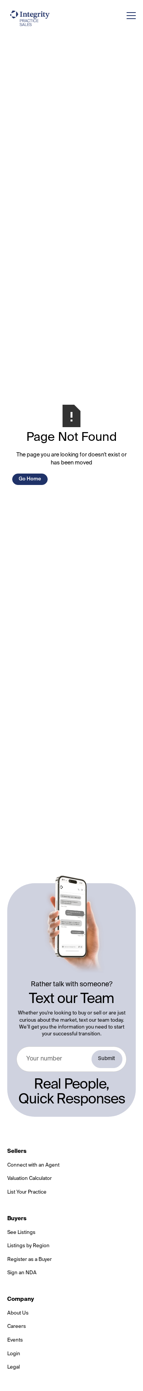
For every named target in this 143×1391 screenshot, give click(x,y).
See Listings (21, 1232)
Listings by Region (28, 1245)
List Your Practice (27, 1192)
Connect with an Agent (33, 1165)
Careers (16, 1326)
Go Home (30, 479)
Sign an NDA (22, 1272)
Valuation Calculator (29, 1178)
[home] (30, 18)
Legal (13, 1367)
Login (13, 1353)
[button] (130, 15)
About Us (18, 1313)
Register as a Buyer (29, 1259)
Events (15, 1340)
